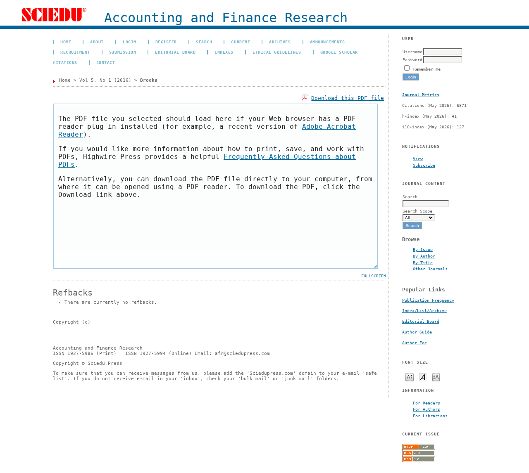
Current (240, 41)
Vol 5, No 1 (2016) (105, 80)
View (418, 158)
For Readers (426, 402)
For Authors (426, 409)
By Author (424, 255)
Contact (105, 62)
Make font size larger (436, 376)
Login (129, 41)
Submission (122, 52)
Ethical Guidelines (277, 52)
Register (166, 41)
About (97, 41)
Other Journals (430, 268)
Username (412, 51)
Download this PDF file (347, 98)
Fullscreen (373, 276)
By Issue (423, 249)
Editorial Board (420, 321)
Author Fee (414, 343)
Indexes (224, 52)
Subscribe (424, 165)
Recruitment (75, 52)
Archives (280, 41)
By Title (423, 262)
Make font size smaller (409, 376)
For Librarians (430, 415)
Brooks (148, 80)
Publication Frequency (428, 300)
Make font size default (423, 376)
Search (204, 41)
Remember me (427, 68)
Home (65, 41)
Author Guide (417, 332)
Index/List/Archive (424, 310)
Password (412, 59)
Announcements (327, 41)
